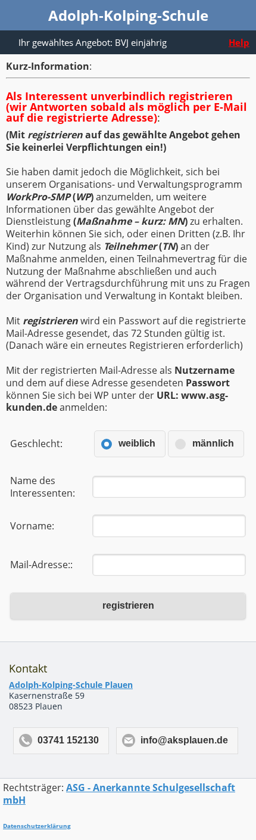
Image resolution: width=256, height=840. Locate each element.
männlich (213, 443)
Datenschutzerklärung (37, 826)
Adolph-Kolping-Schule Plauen (71, 684)
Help (239, 42)
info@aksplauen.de (184, 740)
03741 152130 (68, 740)
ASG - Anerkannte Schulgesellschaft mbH (119, 794)
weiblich (136, 443)
